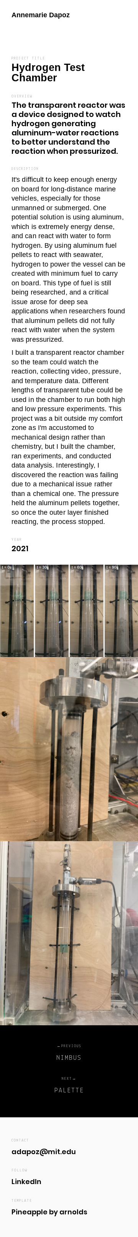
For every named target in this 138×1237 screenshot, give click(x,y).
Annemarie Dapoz (41, 15)
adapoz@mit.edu (44, 1151)
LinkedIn (26, 1181)
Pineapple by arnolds (49, 1212)
